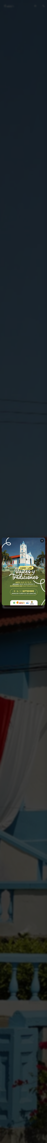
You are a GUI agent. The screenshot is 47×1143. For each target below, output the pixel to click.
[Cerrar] (42, 541)
